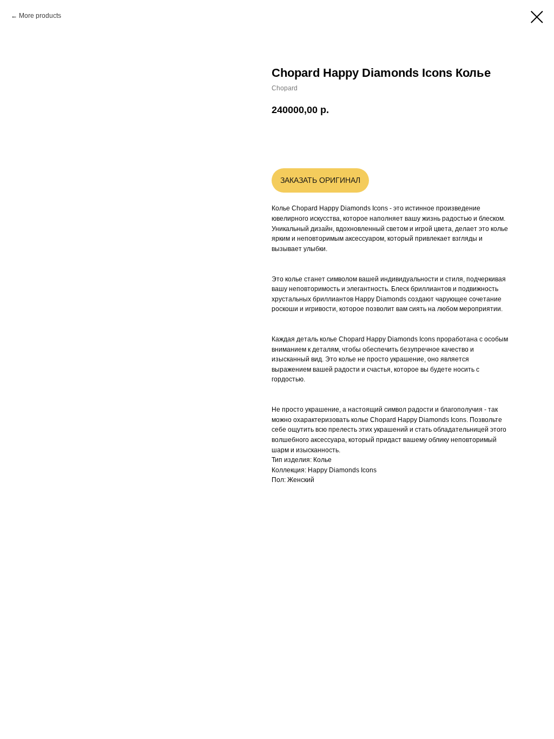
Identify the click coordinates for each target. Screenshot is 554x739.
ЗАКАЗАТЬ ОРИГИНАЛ (320, 180)
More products (40, 15)
